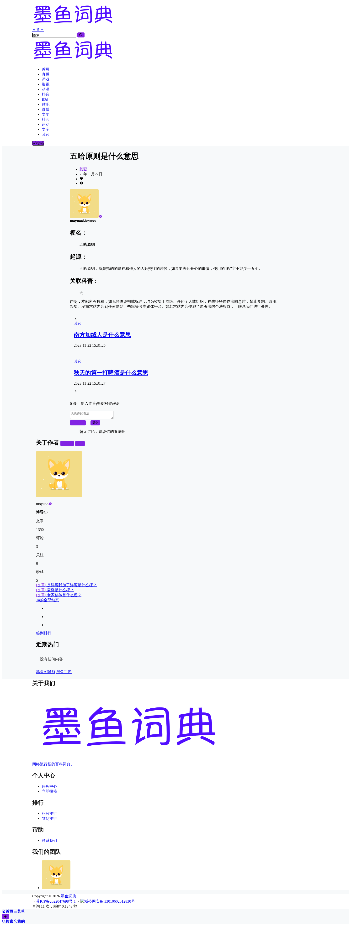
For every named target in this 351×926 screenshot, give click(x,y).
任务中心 (49, 786)
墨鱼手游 (64, 672)
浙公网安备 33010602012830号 (109, 901)
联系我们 (49, 840)
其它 (83, 169)
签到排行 (43, 633)
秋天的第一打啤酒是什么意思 (111, 373)
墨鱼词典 (68, 896)
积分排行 (49, 813)
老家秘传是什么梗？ (58, 595)
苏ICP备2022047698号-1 (56, 901)
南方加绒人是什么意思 (102, 335)
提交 (95, 422)
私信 (80, 443)
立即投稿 (49, 791)
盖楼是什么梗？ (55, 590)
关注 (69, 443)
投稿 (40, 143)
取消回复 (78, 422)
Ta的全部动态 (47, 600)
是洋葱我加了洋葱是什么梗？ (66, 585)
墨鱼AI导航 (45, 672)
